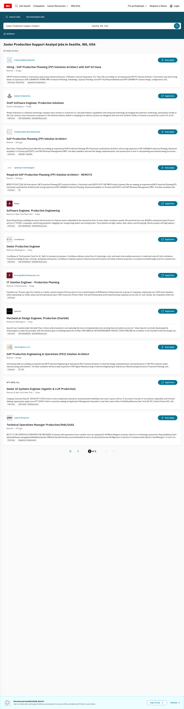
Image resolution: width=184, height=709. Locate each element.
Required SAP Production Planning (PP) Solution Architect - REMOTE (49, 174)
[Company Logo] (10, 60)
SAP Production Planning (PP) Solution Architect (37, 139)
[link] (70, 451)
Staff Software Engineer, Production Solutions (35, 103)
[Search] (177, 26)
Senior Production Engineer (23, 246)
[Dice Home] (7, 6)
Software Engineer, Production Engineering (33, 210)
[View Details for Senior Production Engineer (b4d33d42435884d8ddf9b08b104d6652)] (92, 250)
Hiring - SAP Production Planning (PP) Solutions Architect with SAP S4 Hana (54, 67)
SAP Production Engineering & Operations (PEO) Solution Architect (48, 354)
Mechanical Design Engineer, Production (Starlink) (38, 318)
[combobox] (43, 26)
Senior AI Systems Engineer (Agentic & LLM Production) (41, 389)
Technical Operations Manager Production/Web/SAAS (40, 425)
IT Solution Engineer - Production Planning (33, 282)
